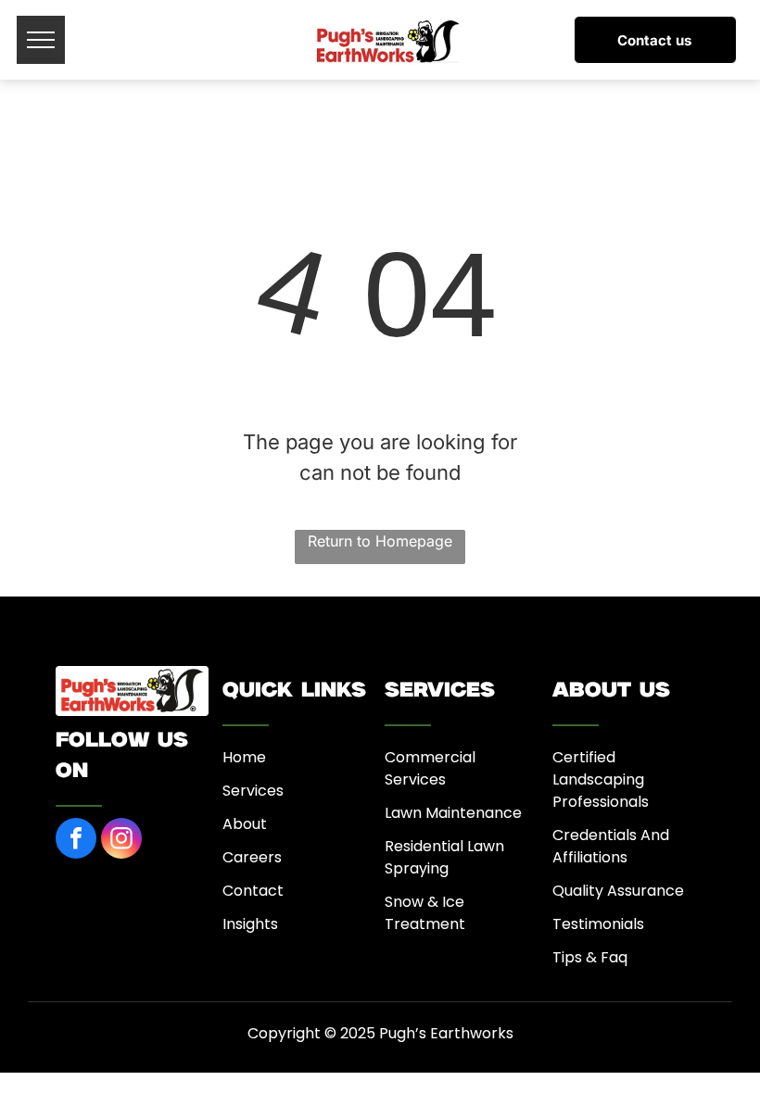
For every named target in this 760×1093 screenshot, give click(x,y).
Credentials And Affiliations (610, 846)
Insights (250, 924)
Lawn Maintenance (453, 812)
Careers (252, 857)
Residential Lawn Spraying (444, 857)
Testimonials (598, 924)
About (244, 824)
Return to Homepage (380, 541)
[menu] (41, 40)
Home (244, 757)
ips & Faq (594, 957)
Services (253, 790)
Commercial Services (430, 768)
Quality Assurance (618, 890)
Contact (253, 890)
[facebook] (76, 840)
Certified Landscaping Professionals (600, 779)
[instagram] (121, 840)
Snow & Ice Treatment (425, 913)
